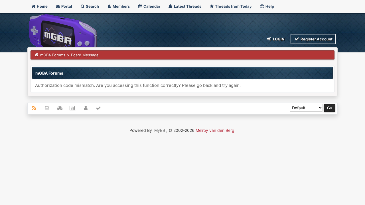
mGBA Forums (52, 55)
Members (121, 6)
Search (92, 6)
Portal (66, 6)
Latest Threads (187, 6)
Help (269, 6)
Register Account (316, 39)
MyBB (159, 130)
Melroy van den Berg (215, 130)
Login (278, 39)
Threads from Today (233, 6)
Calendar (151, 6)
